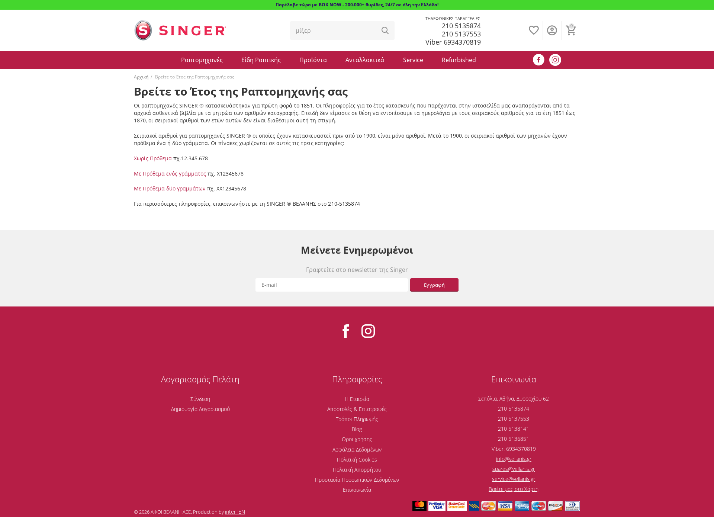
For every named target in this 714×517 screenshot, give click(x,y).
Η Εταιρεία (357, 398)
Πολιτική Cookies (357, 459)
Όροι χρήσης (357, 439)
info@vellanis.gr (513, 458)
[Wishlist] (534, 34)
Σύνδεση (200, 398)
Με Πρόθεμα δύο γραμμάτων (170, 188)
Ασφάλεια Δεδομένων (356, 449)
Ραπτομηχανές (202, 60)
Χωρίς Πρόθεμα (153, 158)
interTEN (235, 511)
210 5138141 (513, 428)
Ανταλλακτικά (364, 60)
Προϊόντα (313, 60)
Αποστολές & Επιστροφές (356, 408)
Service (413, 60)
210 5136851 (513, 438)
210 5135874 (461, 25)
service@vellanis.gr (513, 478)
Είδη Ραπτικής (261, 60)
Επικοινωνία (357, 489)
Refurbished (459, 60)
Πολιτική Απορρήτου (357, 469)
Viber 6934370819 (453, 42)
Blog (357, 429)
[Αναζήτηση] (385, 30)
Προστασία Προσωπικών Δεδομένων (357, 479)
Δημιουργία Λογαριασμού (200, 408)
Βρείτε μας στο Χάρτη (513, 488)
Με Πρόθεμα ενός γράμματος (170, 173)
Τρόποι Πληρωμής (357, 419)
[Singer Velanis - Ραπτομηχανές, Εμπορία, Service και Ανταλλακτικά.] (180, 29)
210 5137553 (461, 34)
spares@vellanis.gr (513, 468)
